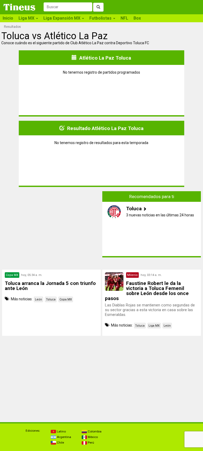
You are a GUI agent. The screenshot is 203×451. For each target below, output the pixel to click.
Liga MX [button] (27, 18)
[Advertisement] (51, 224)
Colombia (94, 431)
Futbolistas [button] (101, 18)
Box (137, 18)
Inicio (8, 18)
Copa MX (65, 299)
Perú (90, 442)
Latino (61, 431)
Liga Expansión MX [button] (62, 18)
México (92, 437)
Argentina (63, 437)
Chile (60, 442)
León (38, 299)
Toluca (51, 299)
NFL (124, 18)
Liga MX (154, 325)
